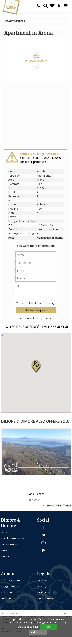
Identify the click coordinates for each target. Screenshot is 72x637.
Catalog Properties (12, 538)
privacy (50, 303)
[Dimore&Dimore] (11, 7)
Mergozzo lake (10, 586)
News (4, 550)
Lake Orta (7, 592)
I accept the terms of (38, 303)
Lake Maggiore (10, 580)
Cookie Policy (45, 598)
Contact (6, 556)
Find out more (38, 632)
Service (5, 532)
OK (48, 626)
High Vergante (10, 598)
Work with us (45, 580)
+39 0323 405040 (22, 326)
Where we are (10, 544)
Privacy (41, 586)
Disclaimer (43, 592)
